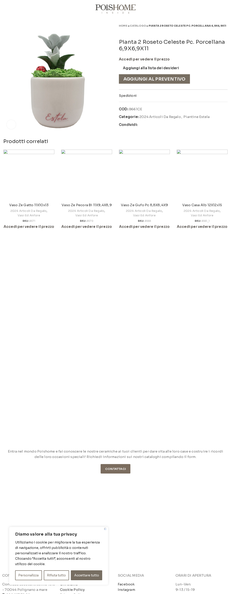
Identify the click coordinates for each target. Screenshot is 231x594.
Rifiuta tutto (56, 575)
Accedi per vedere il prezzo (144, 59)
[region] (58, 556)
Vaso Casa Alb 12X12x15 (202, 205)
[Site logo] (115, 9)
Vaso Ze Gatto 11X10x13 (29, 205)
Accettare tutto (86, 575)
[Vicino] (105, 529)
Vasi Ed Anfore (29, 215)
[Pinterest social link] (152, 125)
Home (123, 25)
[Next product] (225, 32)
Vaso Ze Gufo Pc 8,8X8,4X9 (144, 205)
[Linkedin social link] (157, 125)
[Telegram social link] (162, 125)
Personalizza (28, 575)
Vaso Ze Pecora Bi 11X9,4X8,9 (87, 205)
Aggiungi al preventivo (154, 79)
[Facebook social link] (141, 125)
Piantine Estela (196, 117)
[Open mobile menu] (5, 9)
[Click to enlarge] (11, 124)
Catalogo (138, 25)
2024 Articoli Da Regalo (160, 117)
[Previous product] (216, 32)
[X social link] (146, 125)
